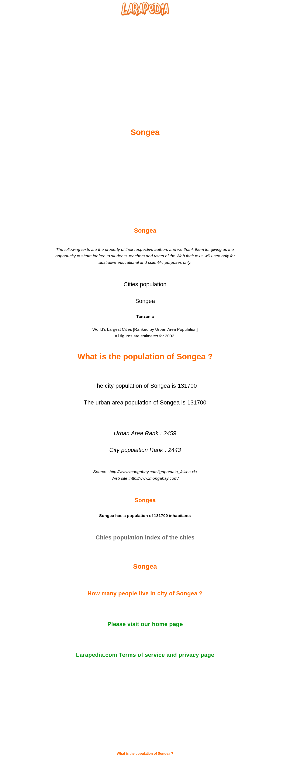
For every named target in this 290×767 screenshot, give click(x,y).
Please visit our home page (145, 624)
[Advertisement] (145, 61)
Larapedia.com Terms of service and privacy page (145, 655)
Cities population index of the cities (145, 537)
